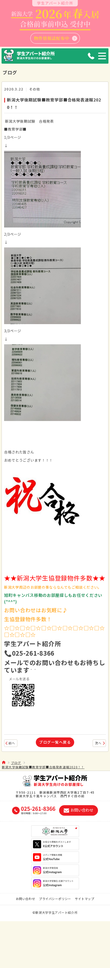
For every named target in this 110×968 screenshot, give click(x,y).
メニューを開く (102, 56)
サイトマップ (84, 898)
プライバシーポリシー (55, 898)
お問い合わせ (25, 898)
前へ (11, 743)
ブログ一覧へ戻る (55, 742)
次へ (98, 743)
